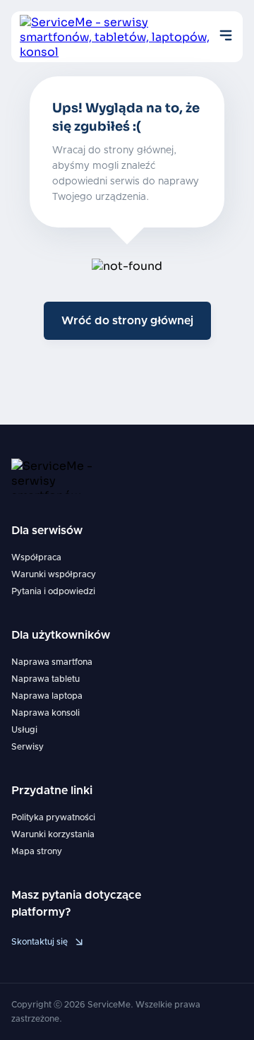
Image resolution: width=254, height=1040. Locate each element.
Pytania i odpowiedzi (53, 591)
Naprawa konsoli (45, 713)
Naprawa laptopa (47, 696)
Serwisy (27, 747)
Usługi (24, 730)
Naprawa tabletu (45, 679)
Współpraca (36, 557)
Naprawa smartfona (51, 662)
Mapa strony (36, 851)
